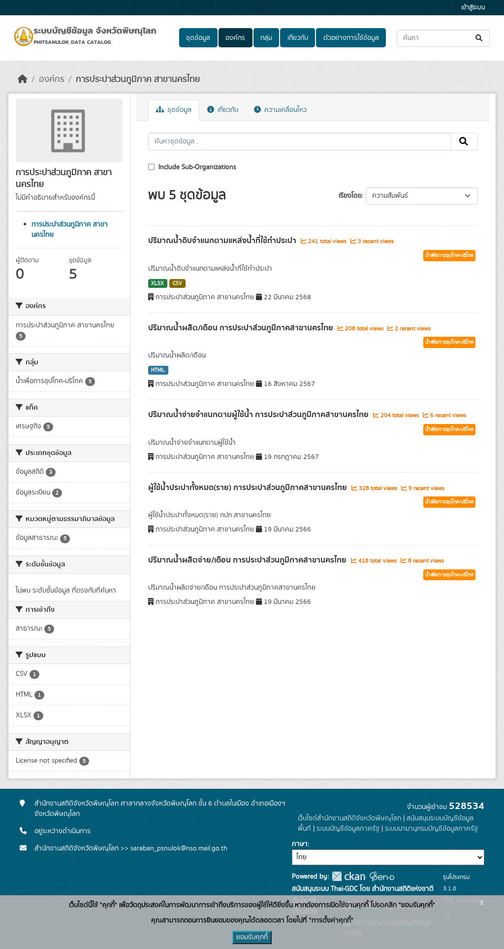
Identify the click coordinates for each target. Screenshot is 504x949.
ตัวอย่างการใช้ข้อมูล (351, 38)
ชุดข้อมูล (198, 38)
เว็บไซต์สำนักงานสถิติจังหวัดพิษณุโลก (349, 818)
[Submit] (479, 38)
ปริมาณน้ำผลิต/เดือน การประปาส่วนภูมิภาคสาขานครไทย (241, 327)
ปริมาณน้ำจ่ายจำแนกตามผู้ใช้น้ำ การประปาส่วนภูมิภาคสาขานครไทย (259, 414)
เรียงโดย (350, 196)
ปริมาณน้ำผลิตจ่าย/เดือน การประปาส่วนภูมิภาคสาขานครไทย (248, 560)
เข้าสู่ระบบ (473, 7)
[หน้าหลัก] (23, 79)
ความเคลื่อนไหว (284, 110)
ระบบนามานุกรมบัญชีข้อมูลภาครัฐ (431, 829)
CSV (177, 283)
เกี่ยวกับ (297, 38)
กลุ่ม (266, 38)
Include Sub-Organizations (196, 167)
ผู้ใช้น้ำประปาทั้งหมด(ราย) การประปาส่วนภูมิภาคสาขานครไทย (248, 487)
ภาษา (300, 844)
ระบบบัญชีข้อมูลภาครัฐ (347, 829)
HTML (158, 370)
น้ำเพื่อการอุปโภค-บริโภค (449, 255)
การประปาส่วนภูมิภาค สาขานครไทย (138, 79)
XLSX (157, 283)
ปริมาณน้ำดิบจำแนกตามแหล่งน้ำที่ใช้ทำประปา (223, 240)
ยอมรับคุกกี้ (252, 937)
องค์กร (235, 38)
